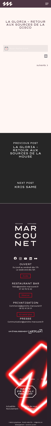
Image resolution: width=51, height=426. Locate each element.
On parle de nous (29, 406)
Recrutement (12, 409)
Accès (25, 276)
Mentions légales (27, 379)
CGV (43, 379)
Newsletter (30, 409)
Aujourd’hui (25, 65)
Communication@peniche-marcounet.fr (25, 322)
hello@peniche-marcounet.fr (25, 287)
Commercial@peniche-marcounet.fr (25, 306)
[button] (46, 3)
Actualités (10, 406)
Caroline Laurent (31, 424)
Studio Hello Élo (27, 422)
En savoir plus (25, 314)
